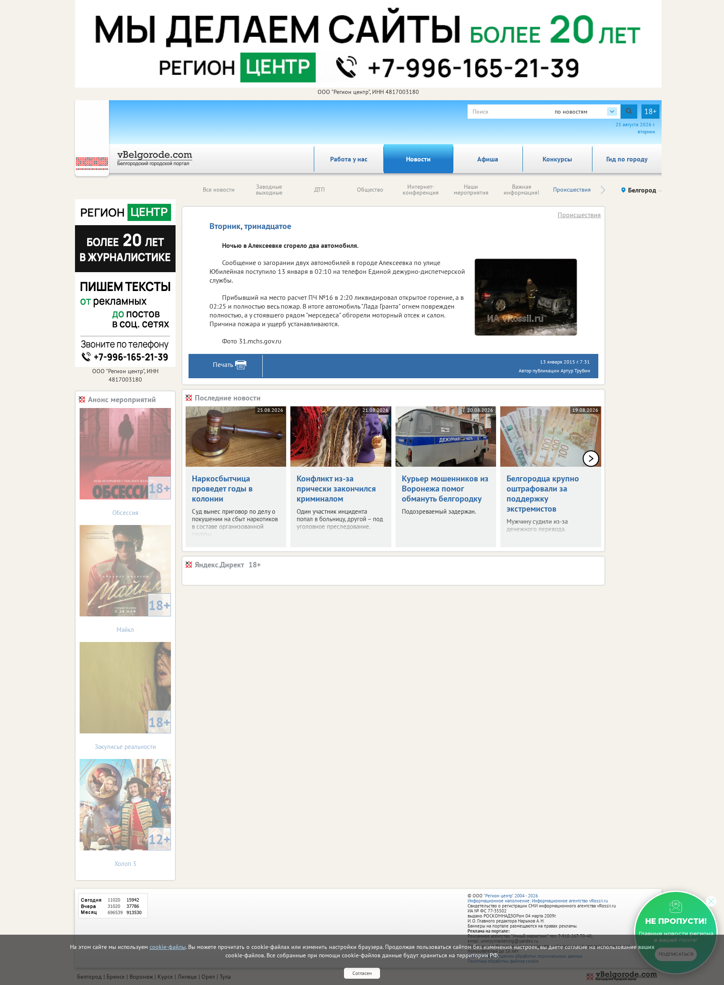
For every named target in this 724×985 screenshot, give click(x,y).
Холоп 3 (142, 849)
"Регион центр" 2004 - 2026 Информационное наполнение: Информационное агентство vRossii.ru (538, 898)
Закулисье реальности (133, 732)
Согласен (362, 973)
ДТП (319, 189)
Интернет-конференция (421, 189)
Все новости (219, 189)
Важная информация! (521, 189)
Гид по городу (627, 159)
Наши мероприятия (471, 189)
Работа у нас (348, 159)
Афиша (487, 159)
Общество (370, 189)
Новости (418, 159)
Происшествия (572, 189)
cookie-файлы (168, 947)
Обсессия (141, 498)
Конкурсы (557, 159)
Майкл (143, 615)
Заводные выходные (269, 189)
